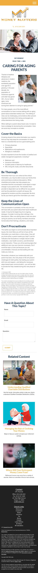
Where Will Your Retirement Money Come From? (19, 471)
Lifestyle (19, 520)
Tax (19, 516)
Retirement (19, 509)
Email (6, 320)
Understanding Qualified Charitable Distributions (19, 388)
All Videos (19, 524)
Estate (19, 513)
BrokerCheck (4, 531)
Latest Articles (19, 522)
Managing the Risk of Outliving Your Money (19, 429)
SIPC (20, 561)
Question (6, 331)
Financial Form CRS (7, 527)
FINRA (16, 561)
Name (6, 309)
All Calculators (19, 525)
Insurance (19, 514)
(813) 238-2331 (20, 26)
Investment (19, 511)
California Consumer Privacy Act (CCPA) (15, 551)
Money (19, 518)
